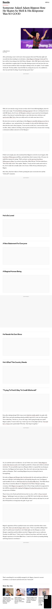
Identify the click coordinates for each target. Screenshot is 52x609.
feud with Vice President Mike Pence (29, 481)
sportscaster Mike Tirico (9, 117)
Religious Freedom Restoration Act (33, 488)
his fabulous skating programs (24, 111)
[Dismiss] (50, 596)
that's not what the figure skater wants (19, 527)
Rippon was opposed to (18, 486)
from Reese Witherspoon (9, 157)
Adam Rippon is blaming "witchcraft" (36, 59)
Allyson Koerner (7, 51)
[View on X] (26, 142)
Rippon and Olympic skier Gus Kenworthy (20, 477)
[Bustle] (6, 2)
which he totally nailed (33, 415)
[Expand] (45, 596)
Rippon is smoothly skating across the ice (38, 121)
